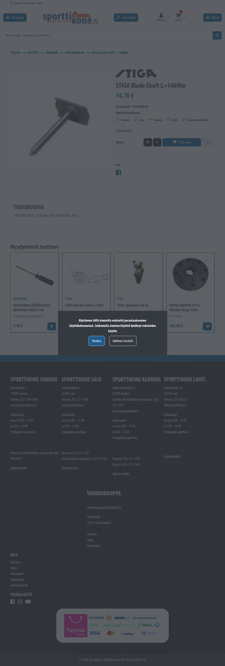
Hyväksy (96, 341)
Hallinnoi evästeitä (123, 341)
